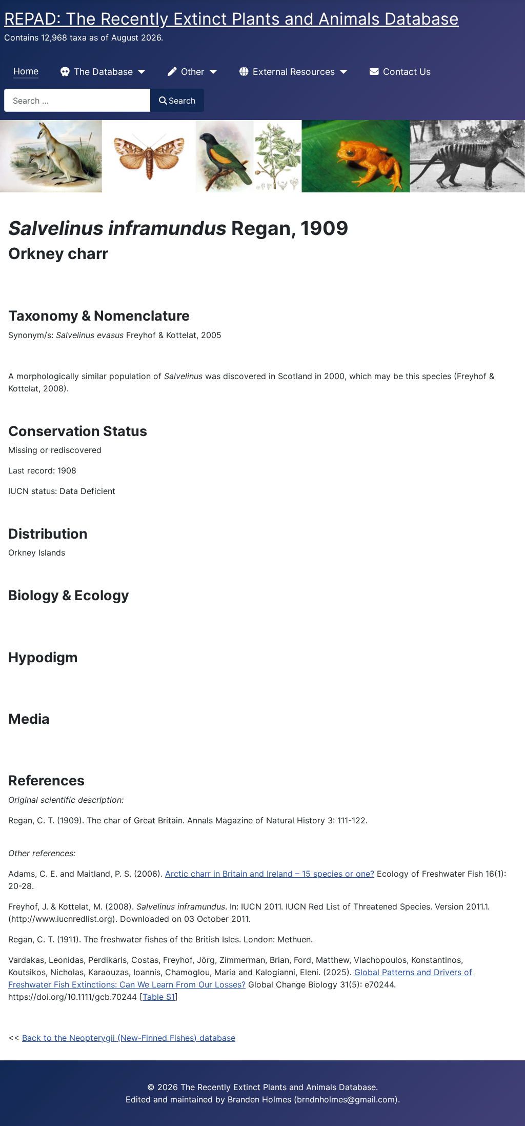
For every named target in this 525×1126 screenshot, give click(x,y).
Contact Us (407, 71)
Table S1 (159, 997)
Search (182, 100)
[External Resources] (341, 72)
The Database (103, 71)
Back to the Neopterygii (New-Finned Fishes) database (128, 1038)
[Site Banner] (262, 156)
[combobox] (77, 100)
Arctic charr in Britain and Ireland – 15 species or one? (269, 873)
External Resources (294, 71)
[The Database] (139, 72)
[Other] (211, 72)
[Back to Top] (507, 1107)
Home (25, 71)
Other (193, 71)
